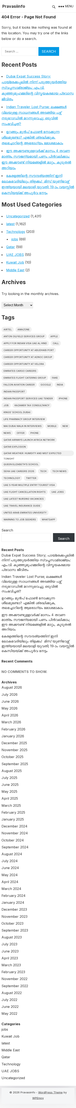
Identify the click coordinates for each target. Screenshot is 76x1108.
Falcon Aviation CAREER (19, 384)
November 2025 (14, 750)
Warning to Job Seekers (20, 519)
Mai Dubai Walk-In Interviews (23, 426)
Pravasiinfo (13, 6)
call (56, 343)
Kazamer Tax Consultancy (32, 405)
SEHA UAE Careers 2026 (19, 471)
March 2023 (11, 965)
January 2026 (12, 736)
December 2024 (14, 826)
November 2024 (14, 833)
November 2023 (14, 916)
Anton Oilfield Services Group (24, 336)
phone (34, 432)
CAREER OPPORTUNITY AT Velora (24, 364)
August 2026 (11, 687)
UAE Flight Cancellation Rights (25, 491)
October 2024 (12, 840)
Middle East (15, 270)
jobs (14, 239)
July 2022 (9, 1000)
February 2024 (13, 896)
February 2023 (13, 972)
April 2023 (9, 958)
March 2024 (11, 889)
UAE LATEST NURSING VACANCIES (24, 498)
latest (10, 224)
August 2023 (11, 937)
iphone (63, 398)
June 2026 (10, 701)
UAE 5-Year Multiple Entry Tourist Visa (29, 485)
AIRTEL (8, 329)
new (65, 426)
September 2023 (14, 930)
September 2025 (14, 764)
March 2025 (11, 805)
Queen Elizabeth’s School (21, 464)
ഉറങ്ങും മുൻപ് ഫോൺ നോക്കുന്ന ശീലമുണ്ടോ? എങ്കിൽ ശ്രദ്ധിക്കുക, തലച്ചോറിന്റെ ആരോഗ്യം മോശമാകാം (32, 137)
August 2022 (11, 993)
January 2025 (12, 819)
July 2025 (9, 778)
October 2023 (12, 923)
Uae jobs (58, 491)
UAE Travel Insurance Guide (22, 505)
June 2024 (10, 868)
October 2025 (12, 757)
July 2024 (9, 861)
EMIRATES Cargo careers (20, 370)
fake (55, 377)
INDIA (60, 384)
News (7, 432)
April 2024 (9, 882)
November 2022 (14, 979)
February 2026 (13, 729)
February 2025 (13, 812)
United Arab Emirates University (25, 512)
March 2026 (11, 722)
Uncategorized (18, 216)
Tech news (59, 471)
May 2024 (9, 875)
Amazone (24, 329)
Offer (20, 432)
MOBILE (52, 426)
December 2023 (14, 909)
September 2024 (14, 847)
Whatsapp (48, 519)
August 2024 (11, 854)
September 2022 (14, 986)
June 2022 (10, 1007)
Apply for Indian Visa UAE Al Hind (25, 343)
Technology (15, 232)
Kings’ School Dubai (17, 412)
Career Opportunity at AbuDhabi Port (29, 350)
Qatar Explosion (15, 446)
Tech (43, 471)
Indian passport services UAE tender (28, 398)
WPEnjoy (38, 1098)
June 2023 (10, 951)
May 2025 (9, 791)
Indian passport (14, 391)
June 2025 (10, 784)
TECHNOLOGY (12, 478)
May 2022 (9, 1013)
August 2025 (11, 771)
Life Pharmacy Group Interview (24, 419)
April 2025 (9, 798)
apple (54, 336)
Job (6, 405)
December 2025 (14, 743)
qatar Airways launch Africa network (29, 439)
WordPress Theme (50, 1092)
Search (7, 530)
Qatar (10, 247)
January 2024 (12, 902)
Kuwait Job (15, 262)
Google (46, 384)
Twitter (31, 478)
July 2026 (9, 694)
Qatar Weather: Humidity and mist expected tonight (32, 454)
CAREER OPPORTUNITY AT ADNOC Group (28, 357)
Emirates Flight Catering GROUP (25, 377)
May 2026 (9, 708)
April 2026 (9, 715)
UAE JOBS (15, 255)
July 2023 (9, 944)
